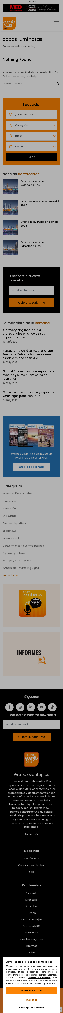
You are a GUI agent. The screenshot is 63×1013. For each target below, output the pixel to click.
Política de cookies (39, 977)
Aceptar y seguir (32, 990)
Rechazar (31, 1000)
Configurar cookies (31, 1007)
